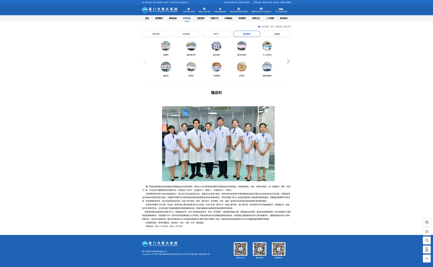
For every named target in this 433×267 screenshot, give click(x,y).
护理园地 (228, 18)
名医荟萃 (201, 18)
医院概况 (159, 18)
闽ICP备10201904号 (180, 254)
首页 (147, 18)
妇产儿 (216, 34)
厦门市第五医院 (162, 10)
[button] (288, 61)
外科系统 (186, 34)
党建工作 (214, 18)
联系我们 (284, 18)
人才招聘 (270, 18)
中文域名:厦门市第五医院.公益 (199, 254)
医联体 (277, 34)
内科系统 (155, 34)
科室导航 (187, 18)
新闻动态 (173, 18)
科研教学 (242, 18)
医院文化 (256, 18)
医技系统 (246, 34)
